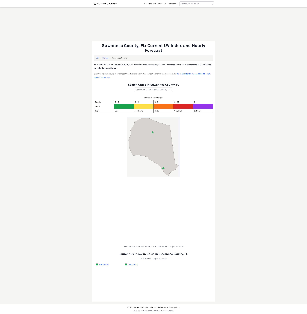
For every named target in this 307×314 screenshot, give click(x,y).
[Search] (212, 3)
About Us (162, 4)
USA (97, 58)
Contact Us (172, 4)
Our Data (152, 4)
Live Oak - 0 (133, 264)
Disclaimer (161, 307)
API (145, 4)
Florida (105, 58)
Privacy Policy (174, 307)
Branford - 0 (104, 264)
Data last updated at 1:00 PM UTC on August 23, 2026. (153, 311)
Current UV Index (107, 3)
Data (152, 307)
